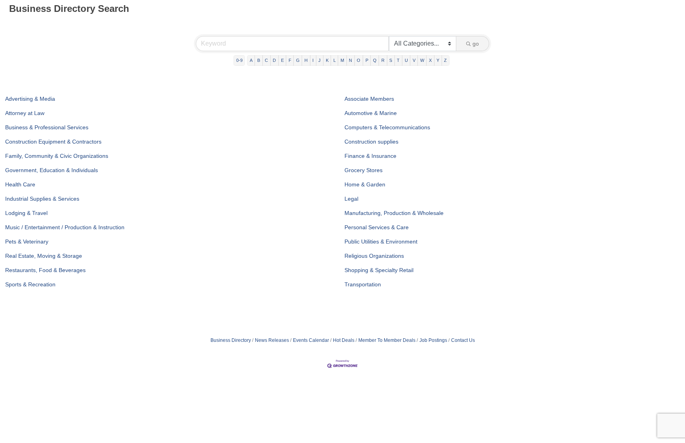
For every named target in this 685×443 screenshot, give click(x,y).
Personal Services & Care (376, 227)
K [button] (327, 60)
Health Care (20, 184)
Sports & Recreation (30, 284)
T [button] (398, 60)
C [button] (266, 60)
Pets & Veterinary (26, 241)
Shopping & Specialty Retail (378, 270)
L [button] (334, 60)
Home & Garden (364, 184)
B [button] (258, 60)
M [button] (342, 60)
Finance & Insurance (370, 156)
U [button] (406, 60)
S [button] (390, 60)
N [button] (350, 60)
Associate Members (369, 99)
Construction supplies (371, 141)
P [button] (366, 60)
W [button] (422, 60)
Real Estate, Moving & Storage (43, 256)
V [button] (414, 60)
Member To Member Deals (386, 340)
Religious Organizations (374, 256)
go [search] (476, 43)
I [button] (313, 60)
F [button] (290, 60)
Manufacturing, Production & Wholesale (394, 213)
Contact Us (463, 340)
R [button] (383, 60)
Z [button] (445, 60)
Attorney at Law (24, 113)
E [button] (282, 60)
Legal (351, 199)
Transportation (362, 284)
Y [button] (437, 60)
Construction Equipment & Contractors (53, 141)
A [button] (251, 60)
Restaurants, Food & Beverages (45, 270)
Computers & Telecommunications (387, 127)
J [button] (319, 60)
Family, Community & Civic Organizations (56, 156)
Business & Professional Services (46, 127)
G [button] (298, 60)
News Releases (272, 340)
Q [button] (375, 60)
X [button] (430, 60)
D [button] (274, 60)
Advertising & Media (30, 99)
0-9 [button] (239, 60)
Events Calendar (311, 340)
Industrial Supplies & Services (42, 199)
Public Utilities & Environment (380, 241)
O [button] (358, 60)
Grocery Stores (363, 170)
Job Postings (433, 340)
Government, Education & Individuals (51, 170)
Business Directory (230, 340)
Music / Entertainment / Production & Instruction (64, 227)
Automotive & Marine (370, 113)
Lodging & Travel (26, 213)
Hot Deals (343, 340)
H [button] (306, 60)
